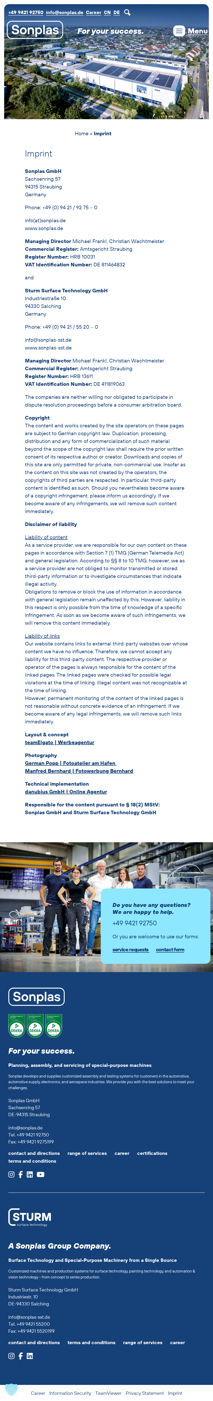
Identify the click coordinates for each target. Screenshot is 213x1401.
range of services (87, 1153)
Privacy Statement (145, 1393)
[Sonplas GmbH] (33, 31)
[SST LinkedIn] (28, 1357)
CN (107, 12)
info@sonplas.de (64, 12)
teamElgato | (41, 742)
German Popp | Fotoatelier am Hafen (71, 763)
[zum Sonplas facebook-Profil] (19, 1176)
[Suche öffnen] (128, 12)
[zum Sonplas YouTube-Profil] (38, 1176)
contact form (170, 949)
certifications (152, 1153)
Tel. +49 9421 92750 (28, 1135)
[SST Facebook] (19, 1357)
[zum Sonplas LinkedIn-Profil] (28, 1176)
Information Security (70, 1393)
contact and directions (34, 1153)
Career (93, 12)
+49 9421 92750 (25, 12)
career (122, 1153)
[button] (11, 1389)
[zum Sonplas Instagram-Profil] (11, 1176)
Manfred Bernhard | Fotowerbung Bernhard (79, 770)
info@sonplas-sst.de (29, 1317)
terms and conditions (32, 1161)
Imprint (175, 1393)
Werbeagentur (75, 742)
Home (82, 133)
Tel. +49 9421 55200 (29, 1324)
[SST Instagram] (11, 1357)
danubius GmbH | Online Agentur (66, 791)
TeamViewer (108, 1393)
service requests (130, 949)
